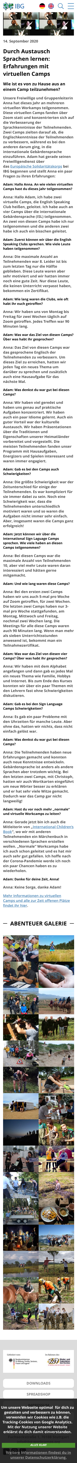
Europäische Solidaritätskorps (36, 166)
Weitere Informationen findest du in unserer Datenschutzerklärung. (38, 1455)
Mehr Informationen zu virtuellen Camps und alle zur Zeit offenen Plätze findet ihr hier (36, 900)
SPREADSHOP (39, 1394)
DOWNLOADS (38, 1383)
